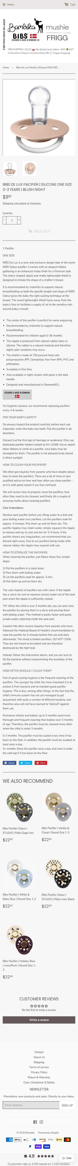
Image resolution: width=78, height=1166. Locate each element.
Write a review (39, 1020)
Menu (10, 4)
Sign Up (67, 1105)
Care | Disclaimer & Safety (39, 1082)
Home (6, 67)
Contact (39, 1052)
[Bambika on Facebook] (35, 1122)
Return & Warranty (39, 1077)
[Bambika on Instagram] (41, 1122)
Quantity (8, 213)
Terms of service (39, 1067)
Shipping (8, 203)
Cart (72, 4)
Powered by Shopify (48, 1132)
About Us (39, 1057)
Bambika (30, 1132)
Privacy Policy (39, 1072)
